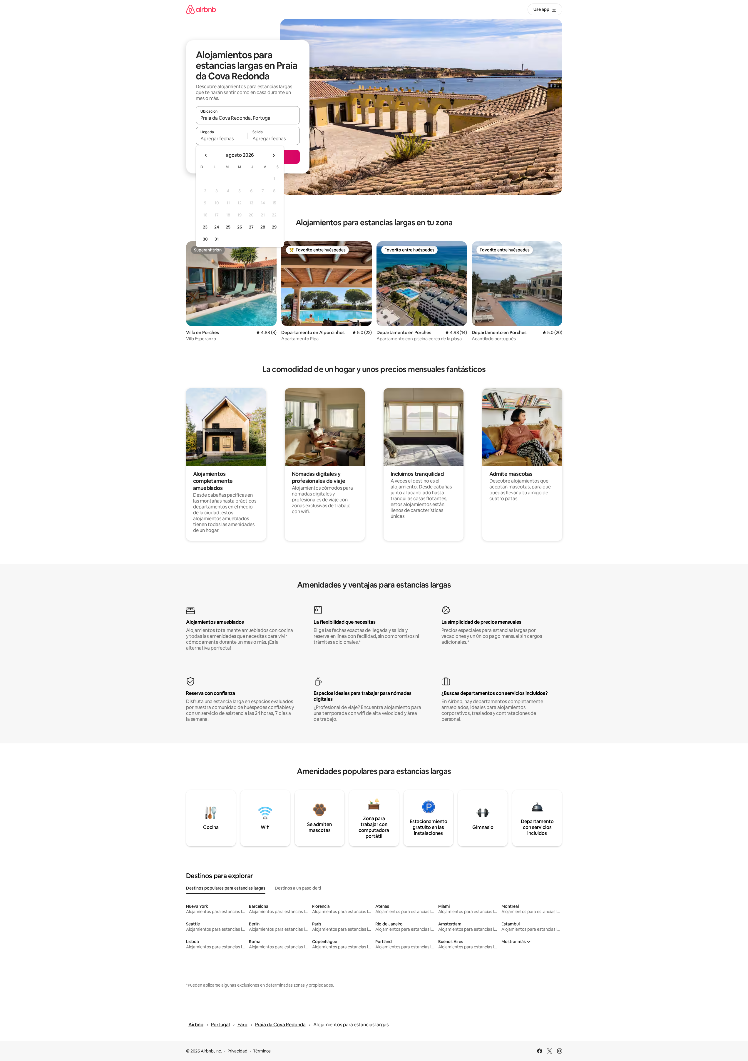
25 (228, 227)
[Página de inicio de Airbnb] (201, 9)
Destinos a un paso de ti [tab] (298, 888)
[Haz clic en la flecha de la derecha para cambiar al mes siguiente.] (273, 155)
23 (205, 227)
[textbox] (221, 138)
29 (274, 227)
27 (251, 227)
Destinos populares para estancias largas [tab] (225, 888)
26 (239, 227)
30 (205, 239)
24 (216, 227)
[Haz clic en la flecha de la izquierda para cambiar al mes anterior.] (206, 155)
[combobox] (247, 117)
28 (262, 227)
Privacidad (237, 1051)
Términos (262, 1051)
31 (217, 239)
